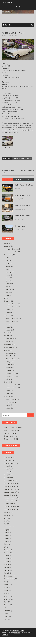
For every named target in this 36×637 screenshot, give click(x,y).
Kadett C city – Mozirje (11, 439)
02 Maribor (9, 356)
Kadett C (7, 315)
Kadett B (28, 158)
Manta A (6, 333)
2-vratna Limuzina (18, 158)
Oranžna (8, 272)
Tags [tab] (29, 179)
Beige (7, 258)
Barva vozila (8, 255)
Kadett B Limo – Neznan (22, 216)
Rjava (7, 281)
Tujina (8, 379)
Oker (7, 269)
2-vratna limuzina (11, 385)
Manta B (6, 336)
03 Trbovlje (9, 364)
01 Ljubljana (9, 353)
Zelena (8, 292)
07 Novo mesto (10, 376)
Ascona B (7, 246)
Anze (15, 36)
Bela (7, 260)
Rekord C (7, 382)
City (7, 324)
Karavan (8, 312)
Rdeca (8, 278)
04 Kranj (8, 367)
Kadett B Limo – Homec (22, 205)
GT (5, 298)
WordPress (17, 632)
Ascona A (7, 243)
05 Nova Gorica (10, 373)
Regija (6, 350)
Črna (7, 263)
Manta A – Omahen (10, 433)
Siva (7, 286)
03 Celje (8, 362)
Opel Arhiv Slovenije (18, 630)
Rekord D (7, 396)
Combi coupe (10, 339)
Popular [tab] (7, 179)
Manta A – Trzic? (26, 171)
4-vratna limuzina (11, 252)
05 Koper (8, 370)
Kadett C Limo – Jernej (11, 430)
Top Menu (8, 2)
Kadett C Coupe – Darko (22, 195)
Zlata (7, 295)
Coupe (8, 310)
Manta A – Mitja (20, 226)
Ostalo (8, 275)
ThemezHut (5, 634)
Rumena (8, 284)
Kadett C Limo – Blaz (10, 436)
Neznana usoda (9, 347)
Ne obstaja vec (8, 344)
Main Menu (8, 25)
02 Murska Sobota (11, 359)
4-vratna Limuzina (12, 307)
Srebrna (8, 289)
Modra (8, 266)
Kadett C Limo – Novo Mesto (24, 185)
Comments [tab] (18, 179)
